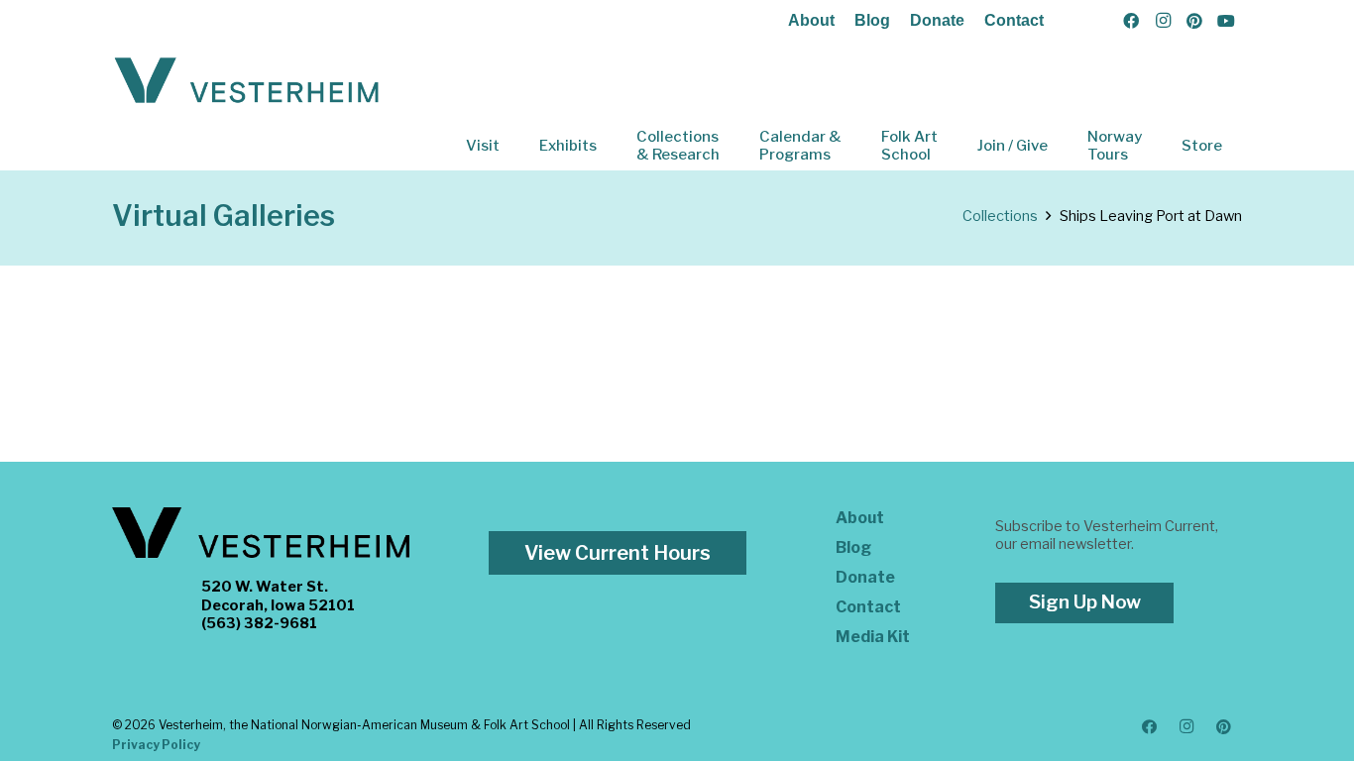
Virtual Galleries (223, 215)
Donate (937, 20)
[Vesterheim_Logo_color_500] (247, 81)
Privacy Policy (156, 744)
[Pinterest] (1194, 21)
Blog (872, 20)
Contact (1014, 20)
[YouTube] (1226, 21)
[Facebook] (1131, 21)
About (811, 20)
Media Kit (873, 636)
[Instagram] (1163, 21)
